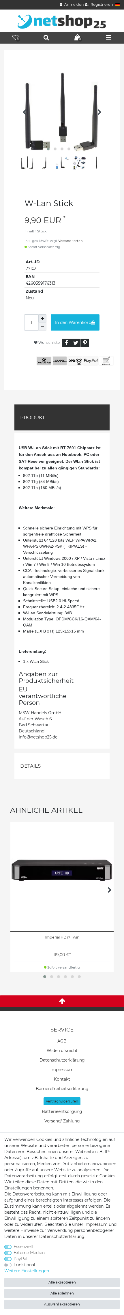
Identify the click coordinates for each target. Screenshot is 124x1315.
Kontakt (62, 1079)
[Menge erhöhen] (42, 318)
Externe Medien (29, 1252)
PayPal (20, 1258)
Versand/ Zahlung (62, 1121)
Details (30, 766)
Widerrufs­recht (62, 1050)
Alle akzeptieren (62, 1282)
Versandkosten (70, 241)
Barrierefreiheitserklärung (62, 1088)
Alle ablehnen (62, 1293)
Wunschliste (48, 342)
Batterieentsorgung (62, 1111)
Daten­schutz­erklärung (62, 1060)
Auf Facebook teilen (66, 343)
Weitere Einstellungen (26, 1270)
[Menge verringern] (42, 326)
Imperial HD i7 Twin (62, 937)
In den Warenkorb (73, 322)
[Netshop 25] (62, 20)
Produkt (32, 417)
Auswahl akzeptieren (62, 1304)
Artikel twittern (75, 343)
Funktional (24, 1264)
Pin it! (84, 343)
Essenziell (23, 1246)
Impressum (62, 1069)
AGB (62, 1041)
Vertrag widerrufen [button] (62, 1101)
